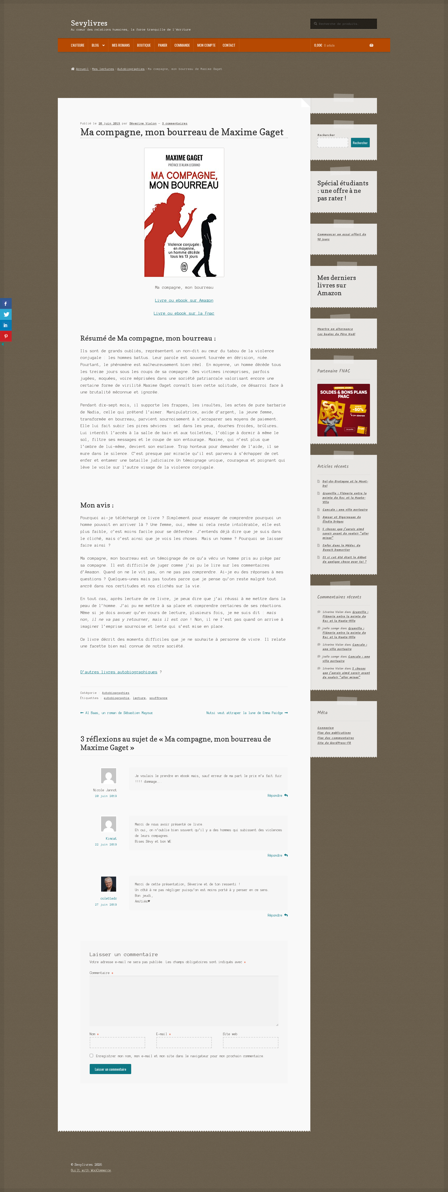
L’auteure (77, 45)
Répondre (275, 795)
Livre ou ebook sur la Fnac (184, 313)
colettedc (109, 898)
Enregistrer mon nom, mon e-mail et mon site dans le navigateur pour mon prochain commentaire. (180, 1056)
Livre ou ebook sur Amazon (184, 300)
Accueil (82, 68)
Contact (229, 45)
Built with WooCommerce (91, 1170)
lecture (139, 698)
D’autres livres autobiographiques (118, 672)
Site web (230, 1034)
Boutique (144, 45)
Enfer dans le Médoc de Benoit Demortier (341, 547)
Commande (182, 45)
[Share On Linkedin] (6, 325)
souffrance (158, 698)
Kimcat (111, 838)
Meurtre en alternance (335, 329)
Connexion (325, 727)
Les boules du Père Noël (336, 334)
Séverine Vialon (143, 123)
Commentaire (101, 973)
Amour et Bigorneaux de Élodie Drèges (342, 519)
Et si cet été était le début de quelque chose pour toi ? (345, 559)
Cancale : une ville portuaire (345, 509)
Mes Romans (121, 45)
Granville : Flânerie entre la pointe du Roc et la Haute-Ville (345, 498)
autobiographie (116, 698)
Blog (95, 45)
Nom (94, 1034)
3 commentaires (174, 123)
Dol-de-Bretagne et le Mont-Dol (345, 483)
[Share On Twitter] (6, 314)
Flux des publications (334, 732)
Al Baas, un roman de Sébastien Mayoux (118, 713)
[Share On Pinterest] (6, 336)
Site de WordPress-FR (334, 742)
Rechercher (326, 135)
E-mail (163, 1034)
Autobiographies (131, 68)
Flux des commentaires (335, 738)
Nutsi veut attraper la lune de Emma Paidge (245, 713)
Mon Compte (206, 45)
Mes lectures (103, 68)
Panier (162, 45)
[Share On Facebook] (6, 303)
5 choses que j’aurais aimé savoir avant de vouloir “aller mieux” (346, 533)
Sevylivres (89, 23)
